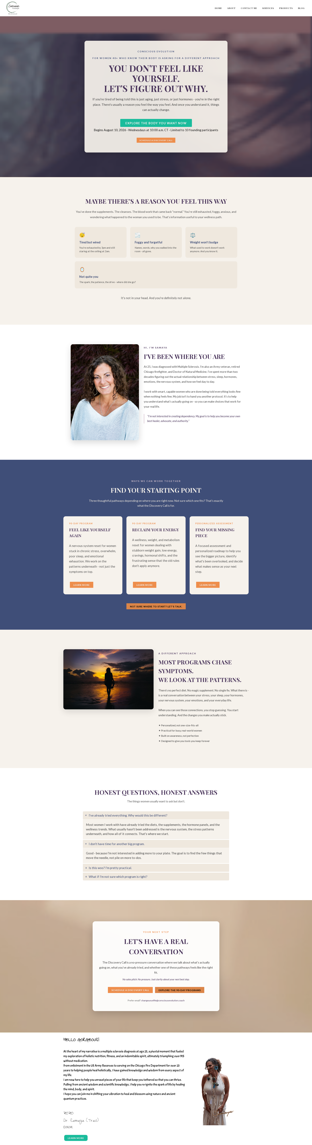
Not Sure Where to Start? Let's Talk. (156, 606)
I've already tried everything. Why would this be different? (128, 815)
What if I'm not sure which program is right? (118, 876)
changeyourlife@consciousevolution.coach (163, 1000)
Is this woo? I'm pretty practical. (110, 868)
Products (286, 8)
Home (218, 8)
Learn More (81, 585)
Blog (301, 8)
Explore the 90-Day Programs (180, 990)
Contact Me (249, 8)
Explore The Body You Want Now (156, 123)
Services (268, 8)
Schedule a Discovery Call (156, 140)
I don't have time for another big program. (116, 844)
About (231, 8)
